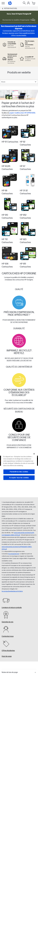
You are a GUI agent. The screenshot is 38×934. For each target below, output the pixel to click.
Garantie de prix (7, 622)
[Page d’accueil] (9, 3)
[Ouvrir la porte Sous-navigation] (3, 3)
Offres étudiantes (8, 651)
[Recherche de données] (24, 3)
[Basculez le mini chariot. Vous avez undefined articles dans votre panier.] (34, 3)
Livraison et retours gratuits (12, 608)
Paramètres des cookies (19, 472)
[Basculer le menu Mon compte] (28, 3)
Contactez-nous (8, 636)
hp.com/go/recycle (13, 554)
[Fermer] (34, 453)
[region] (19, 467)
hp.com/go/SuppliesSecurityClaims (12, 591)
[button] (19, 672)
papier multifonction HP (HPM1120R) (22, 113)
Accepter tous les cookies (19, 478)
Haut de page (7, 656)
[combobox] (19, 82)
